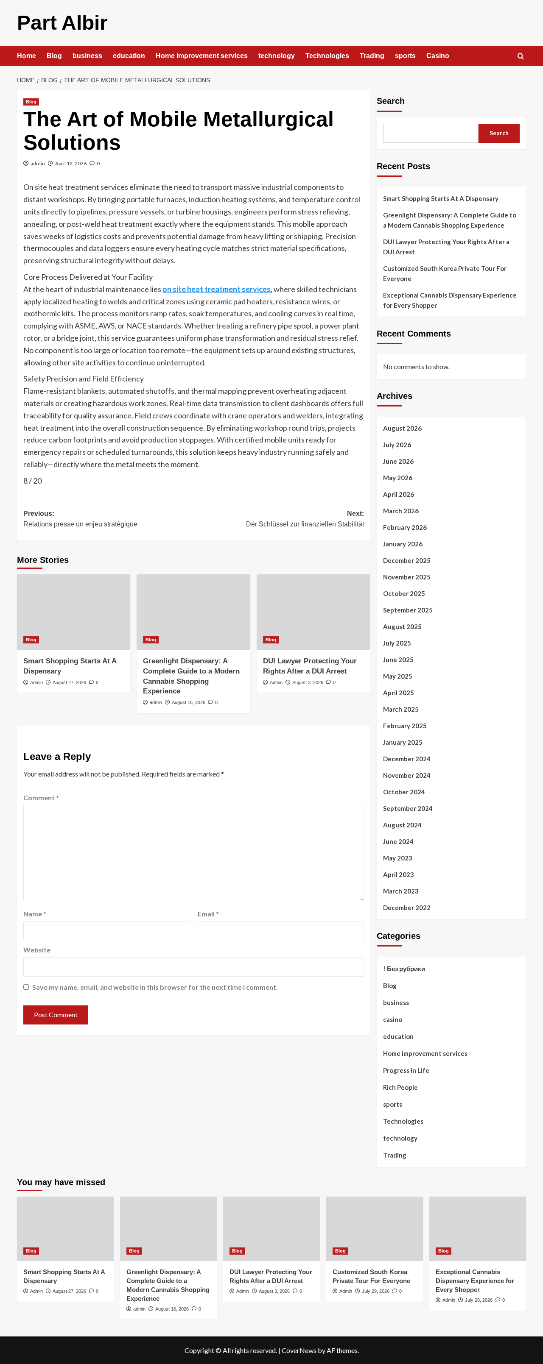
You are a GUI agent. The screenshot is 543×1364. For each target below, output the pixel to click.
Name (34, 914)
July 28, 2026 (479, 1300)
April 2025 (398, 692)
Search (391, 101)
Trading (372, 55)
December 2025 (407, 560)
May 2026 (397, 478)
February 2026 (405, 527)
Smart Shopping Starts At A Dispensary (440, 198)
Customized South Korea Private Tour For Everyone (445, 273)
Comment (41, 797)
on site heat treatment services (216, 289)
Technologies (327, 55)
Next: (305, 519)
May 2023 (397, 858)
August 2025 (402, 626)
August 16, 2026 (188, 702)
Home (26, 55)
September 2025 (408, 610)
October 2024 (404, 792)
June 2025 (398, 659)
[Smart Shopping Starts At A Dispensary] (73, 612)
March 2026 (401, 511)
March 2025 (401, 709)
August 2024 (402, 825)
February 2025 (405, 725)
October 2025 (404, 593)
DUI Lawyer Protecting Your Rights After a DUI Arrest (446, 247)
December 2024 (407, 759)
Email (208, 914)
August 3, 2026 (307, 682)
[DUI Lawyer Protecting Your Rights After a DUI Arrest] (313, 612)
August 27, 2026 (69, 682)
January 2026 (403, 544)
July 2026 (397, 444)
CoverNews (299, 1350)
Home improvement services (202, 55)
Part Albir (62, 22)
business (87, 55)
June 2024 (398, 841)
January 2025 (403, 742)
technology (276, 55)
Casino (437, 55)
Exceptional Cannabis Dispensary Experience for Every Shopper (450, 300)
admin (38, 163)
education (129, 55)
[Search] (520, 56)
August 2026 (402, 428)
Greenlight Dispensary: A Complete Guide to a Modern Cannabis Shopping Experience (449, 220)
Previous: (80, 519)
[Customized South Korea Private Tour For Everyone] (374, 1229)
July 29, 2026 (375, 1291)
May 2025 (397, 676)
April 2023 (398, 874)
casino (392, 1019)
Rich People (400, 1087)
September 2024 (408, 808)
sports (405, 55)
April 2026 (398, 494)
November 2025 (407, 577)
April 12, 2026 (71, 163)
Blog (54, 55)
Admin (36, 682)
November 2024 (407, 775)
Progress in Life (406, 1070)
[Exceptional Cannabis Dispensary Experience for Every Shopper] (477, 1229)
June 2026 (398, 461)
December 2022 (407, 907)
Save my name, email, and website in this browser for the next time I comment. (155, 987)
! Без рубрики (404, 968)
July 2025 (397, 643)
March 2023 (401, 891)
